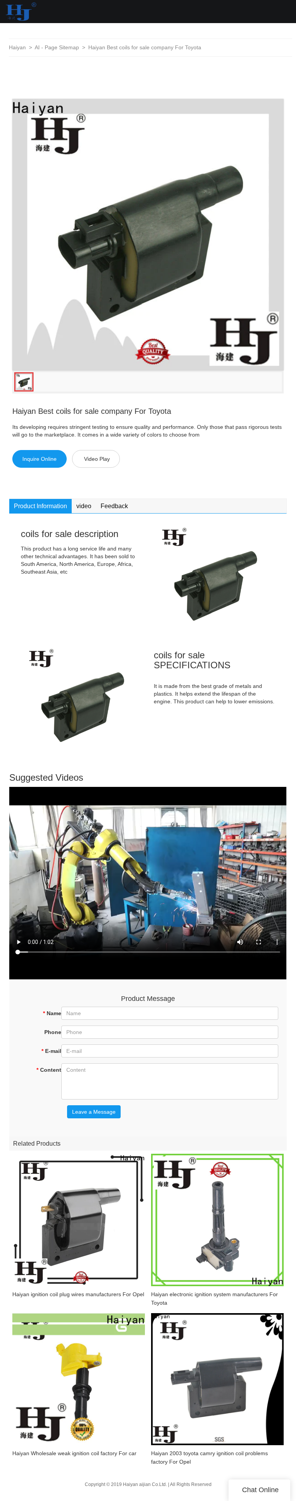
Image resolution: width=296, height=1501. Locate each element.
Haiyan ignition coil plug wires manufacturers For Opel (78, 1294)
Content (48, 1070)
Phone (52, 1032)
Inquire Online (39, 459)
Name (52, 1013)
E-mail (51, 1051)
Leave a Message (94, 1112)
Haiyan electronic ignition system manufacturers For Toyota (214, 1298)
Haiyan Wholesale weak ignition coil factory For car (74, 1453)
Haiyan (17, 47)
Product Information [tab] (40, 506)
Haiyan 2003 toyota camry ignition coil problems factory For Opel (209, 1457)
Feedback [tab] (114, 506)
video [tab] (83, 506)
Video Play (97, 459)
